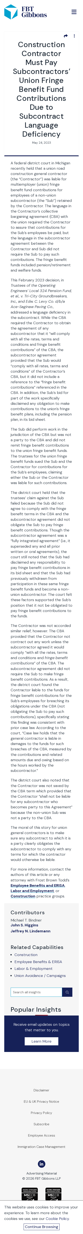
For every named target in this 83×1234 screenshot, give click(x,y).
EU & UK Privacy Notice (41, 1101)
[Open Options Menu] (74, 36)
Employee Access (41, 1135)
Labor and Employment (32, 890)
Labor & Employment (33, 968)
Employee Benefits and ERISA (38, 885)
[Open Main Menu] (74, 11)
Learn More (41, 1041)
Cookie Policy (57, 1218)
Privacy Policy (41, 1113)
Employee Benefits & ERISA (38, 961)
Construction (25, 954)
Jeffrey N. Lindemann (30, 931)
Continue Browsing (41, 1226)
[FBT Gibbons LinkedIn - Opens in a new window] (41, 1164)
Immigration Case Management (41, 1146)
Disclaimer (41, 1090)
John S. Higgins (24, 925)
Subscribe (41, 1124)
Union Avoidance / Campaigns (40, 975)
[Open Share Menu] (66, 36)
